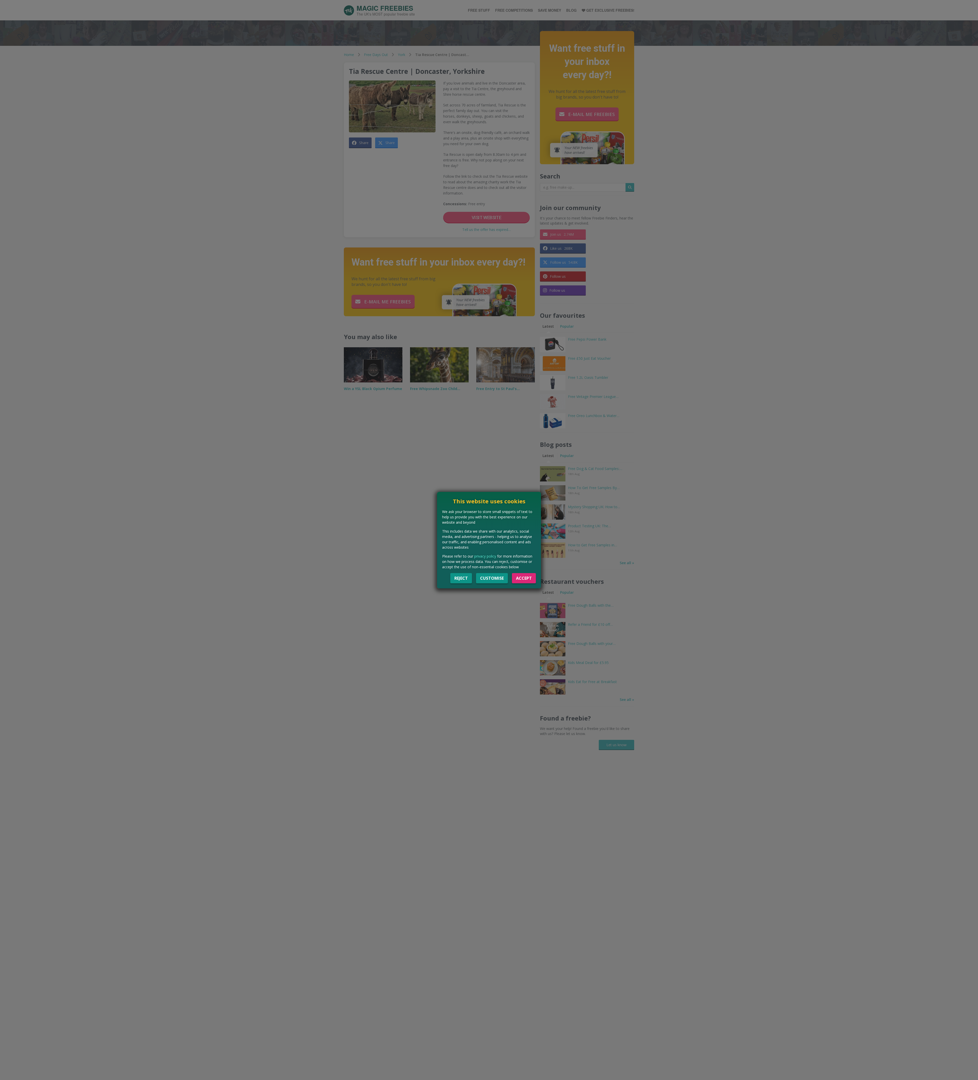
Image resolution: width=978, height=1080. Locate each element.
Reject (461, 578)
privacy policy (485, 556)
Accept (524, 578)
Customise (492, 578)
